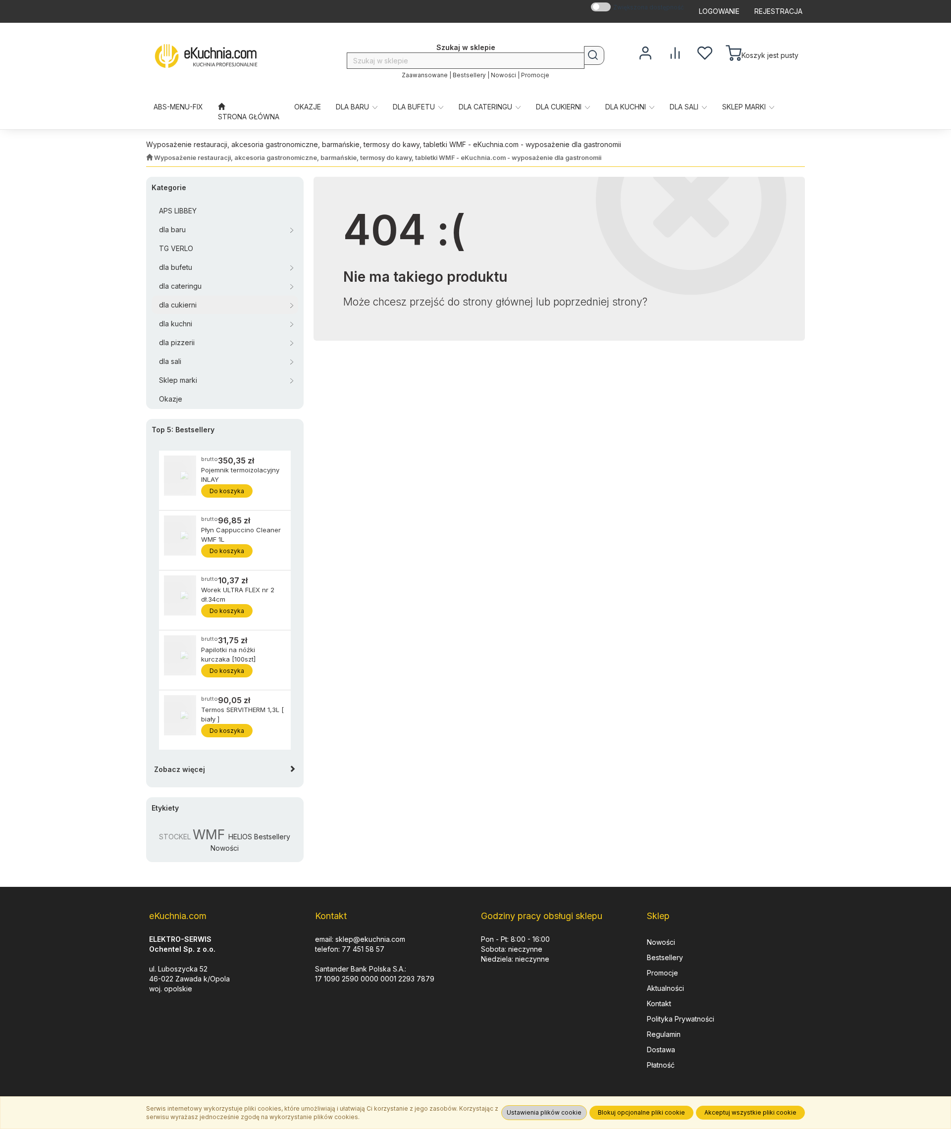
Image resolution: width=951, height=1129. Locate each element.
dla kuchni (626, 107)
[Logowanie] (645, 52)
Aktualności (665, 988)
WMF (209, 834)
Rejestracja (778, 11)
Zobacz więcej (179, 769)
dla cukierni (559, 107)
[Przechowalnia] (704, 52)
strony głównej (498, 302)
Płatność (661, 1065)
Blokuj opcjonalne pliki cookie (641, 1112)
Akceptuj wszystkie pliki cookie (750, 1112)
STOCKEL (175, 836)
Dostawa (661, 1049)
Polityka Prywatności (680, 1019)
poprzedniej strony (597, 302)
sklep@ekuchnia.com (370, 939)
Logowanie (719, 11)
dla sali (685, 107)
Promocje (535, 75)
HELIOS (240, 836)
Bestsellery (469, 75)
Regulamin (664, 1034)
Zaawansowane (425, 75)
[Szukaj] (594, 55)
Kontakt (659, 1003)
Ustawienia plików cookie (544, 1112)
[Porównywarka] (675, 52)
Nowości (503, 75)
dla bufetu (415, 107)
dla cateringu (486, 107)
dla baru (353, 107)
